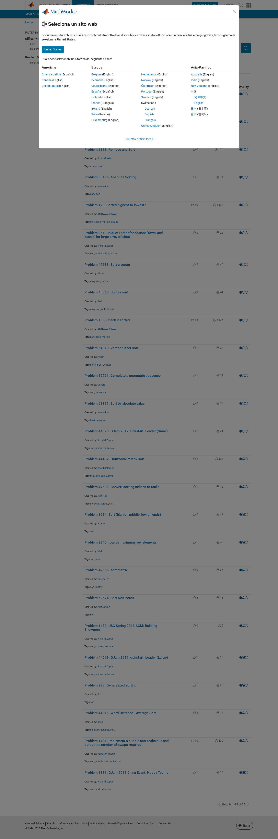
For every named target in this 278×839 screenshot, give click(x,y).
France (95, 103)
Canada (47, 80)
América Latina (51, 74)
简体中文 (200, 97)
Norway (146, 80)
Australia (196, 74)
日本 (194, 108)
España (96, 91)
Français (150, 120)
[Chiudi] (235, 11)
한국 (194, 114)
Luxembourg (99, 120)
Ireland (95, 108)
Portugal (146, 91)
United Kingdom (151, 125)
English (149, 114)
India (194, 80)
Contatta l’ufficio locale (139, 139)
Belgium (96, 74)
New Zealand (199, 85)
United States (50, 85)
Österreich (147, 85)
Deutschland (99, 85)
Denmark (97, 80)
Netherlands (149, 74)
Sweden (146, 97)
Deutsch (150, 108)
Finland (96, 97)
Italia (94, 114)
